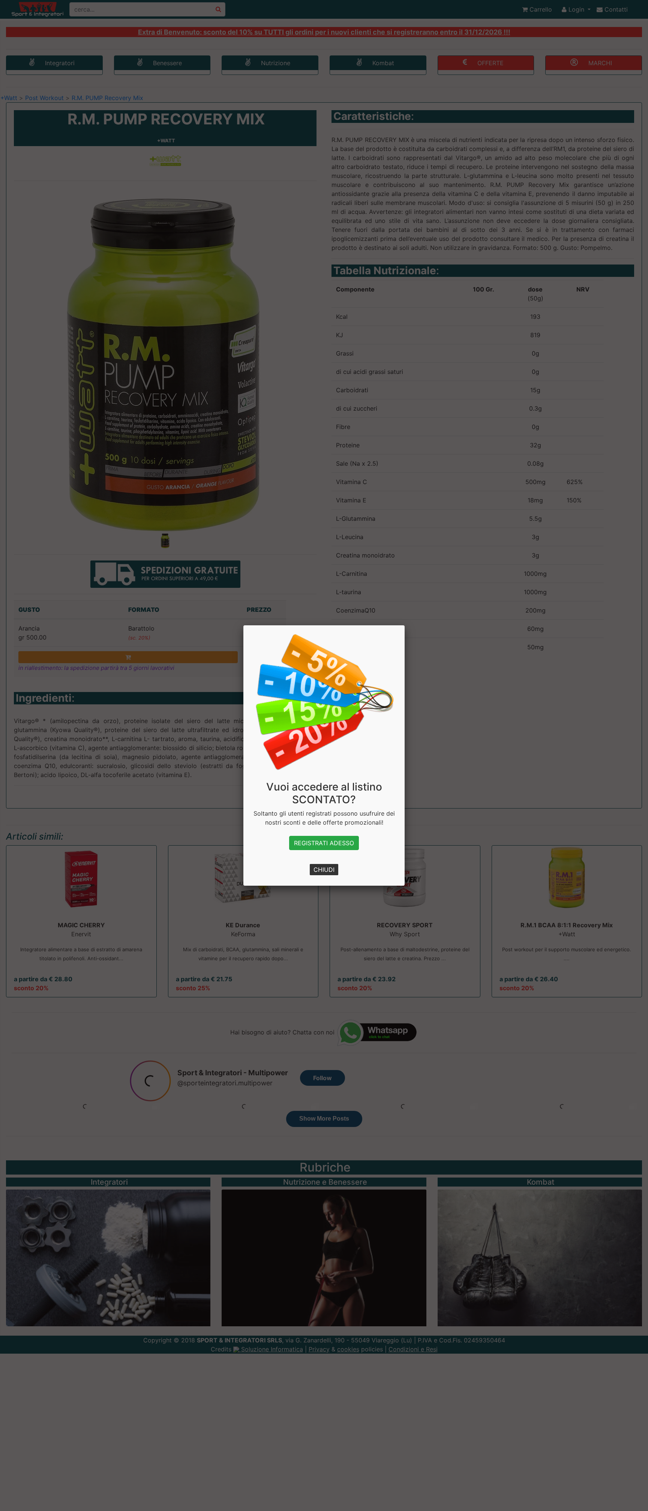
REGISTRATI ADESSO (324, 843)
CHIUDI (324, 869)
